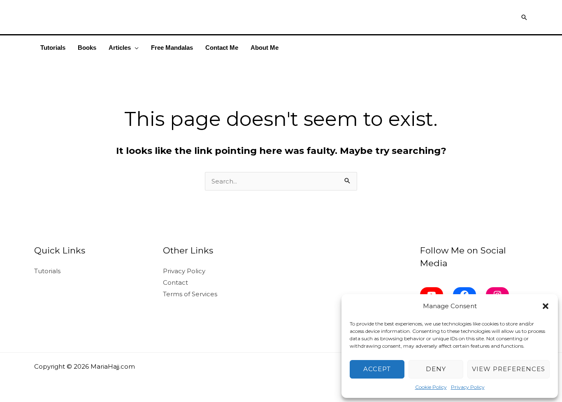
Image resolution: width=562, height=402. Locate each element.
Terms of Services (190, 294)
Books (87, 47)
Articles (120, 47)
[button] (545, 306)
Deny (436, 369)
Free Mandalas (172, 47)
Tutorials (52, 47)
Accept (377, 369)
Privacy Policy (468, 387)
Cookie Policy (431, 387)
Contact (175, 282)
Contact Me (221, 47)
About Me (265, 47)
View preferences (508, 369)
